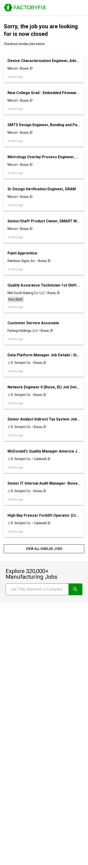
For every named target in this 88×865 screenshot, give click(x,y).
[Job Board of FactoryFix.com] (25, 7)
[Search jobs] (75, 589)
